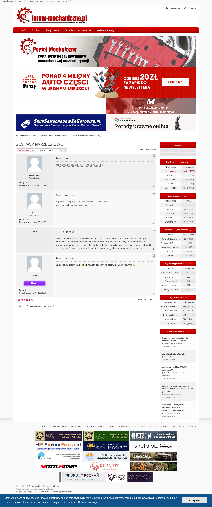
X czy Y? (170, 251)
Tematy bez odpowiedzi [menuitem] (78, 30)
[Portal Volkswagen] (153, 456)
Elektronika (170, 323)
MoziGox (170, 209)
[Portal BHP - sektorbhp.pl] (106, 456)
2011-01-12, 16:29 (66, 195)
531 (185, 184)
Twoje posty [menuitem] (52, 30)
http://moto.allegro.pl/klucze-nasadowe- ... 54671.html (82, 201)
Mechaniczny (170, 171)
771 (185, 175)
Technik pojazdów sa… (170, 285)
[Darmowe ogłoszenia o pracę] (58, 446)
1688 (184, 171)
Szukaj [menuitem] (35, 30)
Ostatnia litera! (171, 281)
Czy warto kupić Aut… (170, 239)
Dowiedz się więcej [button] (88, 502)
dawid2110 (170, 175)
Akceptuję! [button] (194, 500)
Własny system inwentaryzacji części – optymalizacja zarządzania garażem (177, 389)
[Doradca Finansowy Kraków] (106, 436)
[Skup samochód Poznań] (58, 467)
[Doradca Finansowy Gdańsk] (58, 436)
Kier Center (167, 413)
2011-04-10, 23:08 (66, 232)
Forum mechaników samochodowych (44, 486)
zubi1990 (35, 212)
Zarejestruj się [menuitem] (174, 8)
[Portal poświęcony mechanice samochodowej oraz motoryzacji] (106, 51)
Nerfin (34, 275)
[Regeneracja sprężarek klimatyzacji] (106, 467)
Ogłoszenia (176, 413)
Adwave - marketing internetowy (46, 492)
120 (27, 219)
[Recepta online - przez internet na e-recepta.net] (61, 106)
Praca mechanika (170, 315)
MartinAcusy (170, 218)
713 (185, 179)
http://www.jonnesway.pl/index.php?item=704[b (78, 165)
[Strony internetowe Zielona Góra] (58, 456)
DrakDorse (170, 213)
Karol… (166, 357)
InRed (170, 184)
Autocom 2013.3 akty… (170, 243)
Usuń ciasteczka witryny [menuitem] (159, 426)
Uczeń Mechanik (169, 373)
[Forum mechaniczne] (52, 16)
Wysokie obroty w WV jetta (174, 354)
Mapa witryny (66, 492)
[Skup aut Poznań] (151, 106)
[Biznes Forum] (153, 436)
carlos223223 (170, 188)
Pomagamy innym (170, 290)
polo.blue (166, 394)
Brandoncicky (170, 222)
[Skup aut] (61, 122)
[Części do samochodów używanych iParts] (106, 82)
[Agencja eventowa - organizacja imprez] (153, 467)
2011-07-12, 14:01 (66, 258)
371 (185, 188)
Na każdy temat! (170, 319)
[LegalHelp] (151, 122)
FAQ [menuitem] (23, 30)
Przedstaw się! (171, 311)
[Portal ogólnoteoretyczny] (153, 446)
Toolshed (166, 344)
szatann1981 (34, 175)
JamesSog (170, 205)
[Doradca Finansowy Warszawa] (129, 477)
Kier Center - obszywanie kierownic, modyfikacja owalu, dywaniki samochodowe (175, 408)
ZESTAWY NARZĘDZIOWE (39, 144)
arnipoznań (170, 180)
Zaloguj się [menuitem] (191, 8)
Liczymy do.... (170, 256)
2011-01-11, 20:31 (66, 158)
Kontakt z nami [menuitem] (139, 426)
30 (26, 183)
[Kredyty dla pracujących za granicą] (106, 446)
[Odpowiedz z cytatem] (154, 156)
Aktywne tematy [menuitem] (106, 30)
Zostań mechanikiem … (170, 247)
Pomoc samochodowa (170, 307)
